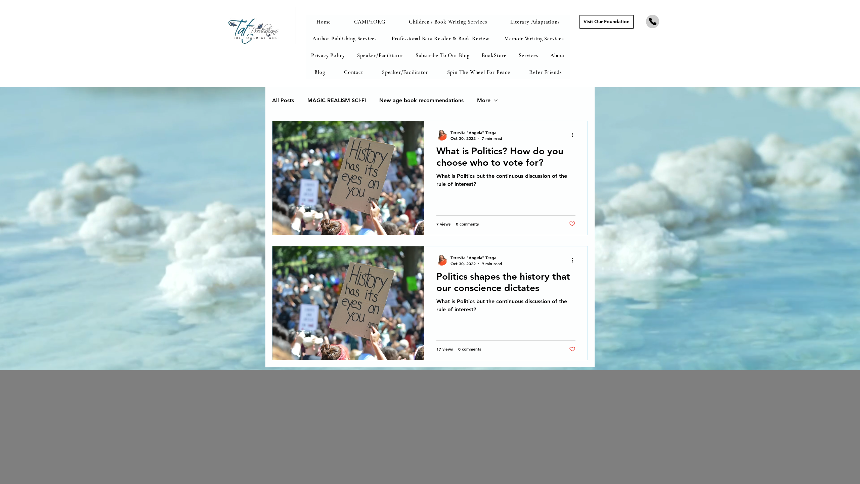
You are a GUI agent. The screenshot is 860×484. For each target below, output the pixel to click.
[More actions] (574, 135)
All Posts (283, 100)
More (483, 100)
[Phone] (652, 21)
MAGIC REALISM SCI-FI (336, 100)
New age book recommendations (421, 100)
